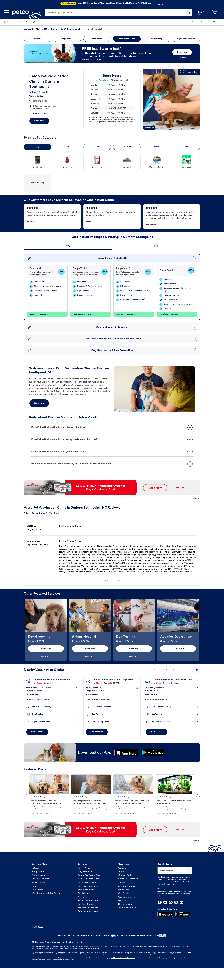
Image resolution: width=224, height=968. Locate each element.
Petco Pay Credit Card (89, 875)
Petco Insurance (86, 890)
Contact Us (37, 890)
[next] (118, 580)
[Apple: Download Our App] (165, 914)
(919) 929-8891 (92, 695)
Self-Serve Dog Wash (88, 879)
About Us (123, 872)
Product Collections (88, 908)
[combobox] (174, 670)
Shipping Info (38, 872)
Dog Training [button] (156, 39)
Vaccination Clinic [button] (127, 39)
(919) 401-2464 (32, 695)
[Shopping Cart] (214, 12)
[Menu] (6, 12)
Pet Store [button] (37, 39)
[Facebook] (160, 902)
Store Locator (39, 883)
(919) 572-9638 (40, 101)
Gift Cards (123, 893)
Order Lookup (39, 875)
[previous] (106, 580)
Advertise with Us (127, 908)
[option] (112, 548)
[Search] (188, 12)
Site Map (123, 936)
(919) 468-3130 (151, 695)
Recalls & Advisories (42, 879)
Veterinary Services (88, 886)
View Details (37, 732)
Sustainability (125, 904)
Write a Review (36, 96)
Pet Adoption (84, 893)
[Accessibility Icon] (162, 935)
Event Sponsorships (128, 879)
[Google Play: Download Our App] (182, 914)
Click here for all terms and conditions (123, 958)
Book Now (39, 121)
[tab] (68, 246)
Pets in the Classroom (89, 911)
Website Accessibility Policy (46, 893)
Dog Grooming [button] (67, 39)
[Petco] (26, 12)
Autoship (82, 897)
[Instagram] (176, 902)
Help (34, 886)
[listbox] (112, 548)
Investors (123, 901)
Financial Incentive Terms (170, 893)
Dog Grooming (85, 872)
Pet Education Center (88, 901)
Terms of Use (175, 891)
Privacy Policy (80, 936)
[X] (165, 902)
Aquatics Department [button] (186, 39)
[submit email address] (188, 870)
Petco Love (124, 890)
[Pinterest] (170, 902)
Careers (122, 868)
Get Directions (40, 114)
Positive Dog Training (88, 883)
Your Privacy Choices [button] (100, 936)
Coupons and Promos (128, 897)
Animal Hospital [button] (97, 39)
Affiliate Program (127, 886)
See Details (182, 57)
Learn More (45, 656)
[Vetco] (38, 926)
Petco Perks (84, 868)
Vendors (122, 883)
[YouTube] (181, 902)
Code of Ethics (125, 875)
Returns (35, 868)
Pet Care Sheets (86, 904)
